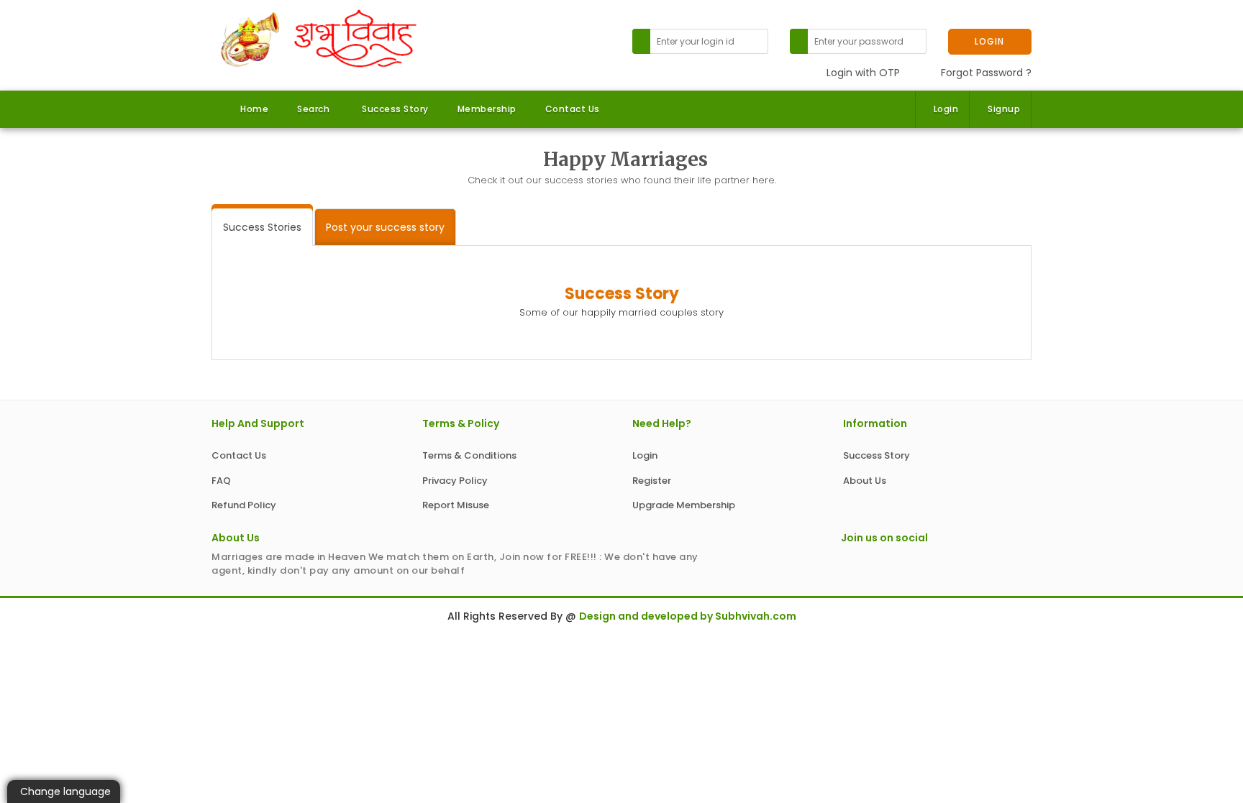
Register (651, 480)
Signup (1004, 109)
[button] (311, 109)
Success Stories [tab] (262, 227)
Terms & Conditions (469, 455)
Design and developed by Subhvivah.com (687, 616)
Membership (486, 109)
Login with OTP (863, 72)
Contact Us (572, 109)
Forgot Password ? (986, 72)
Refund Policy (243, 505)
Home (254, 109)
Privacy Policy (455, 480)
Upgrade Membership (683, 505)
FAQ (221, 480)
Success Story (395, 109)
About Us (864, 480)
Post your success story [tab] (385, 227)
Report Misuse (455, 505)
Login (946, 109)
